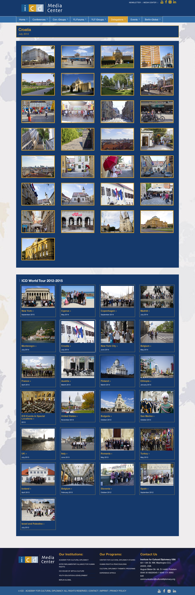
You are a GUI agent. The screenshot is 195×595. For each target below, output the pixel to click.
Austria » (66, 381)
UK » (24, 453)
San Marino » (147, 416)
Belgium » (145, 345)
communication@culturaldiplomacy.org (157, 579)
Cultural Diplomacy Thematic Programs (117, 568)
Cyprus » (66, 310)
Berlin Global (65, 580)
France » (26, 381)
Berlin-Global (151, 19)
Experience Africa (108, 573)
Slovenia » (106, 488)
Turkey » (145, 453)
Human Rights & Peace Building (113, 564)
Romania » (106, 453)
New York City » (109, 345)
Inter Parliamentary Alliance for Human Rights (77, 565)
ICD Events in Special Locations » (33, 417)
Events (134, 19)
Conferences (39, 19)
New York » (28, 310)
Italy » (64, 453)
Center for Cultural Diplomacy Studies (117, 560)
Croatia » (66, 345)
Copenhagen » (109, 310)
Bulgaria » (106, 416)
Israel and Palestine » (33, 523)
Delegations (117, 19)
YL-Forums (78, 19)
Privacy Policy (118, 590)
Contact (93, 590)
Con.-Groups (59, 19)
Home (22, 19)
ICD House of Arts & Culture (71, 571)
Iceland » (26, 488)
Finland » (106, 381)
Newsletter (135, 2)
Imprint (104, 590)
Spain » (144, 488)
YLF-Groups (97, 19)
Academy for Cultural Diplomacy (74, 560)
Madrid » (145, 310)
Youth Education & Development (73, 575)
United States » (69, 416)
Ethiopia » (145, 381)
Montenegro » (29, 345)
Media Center (149, 2)
